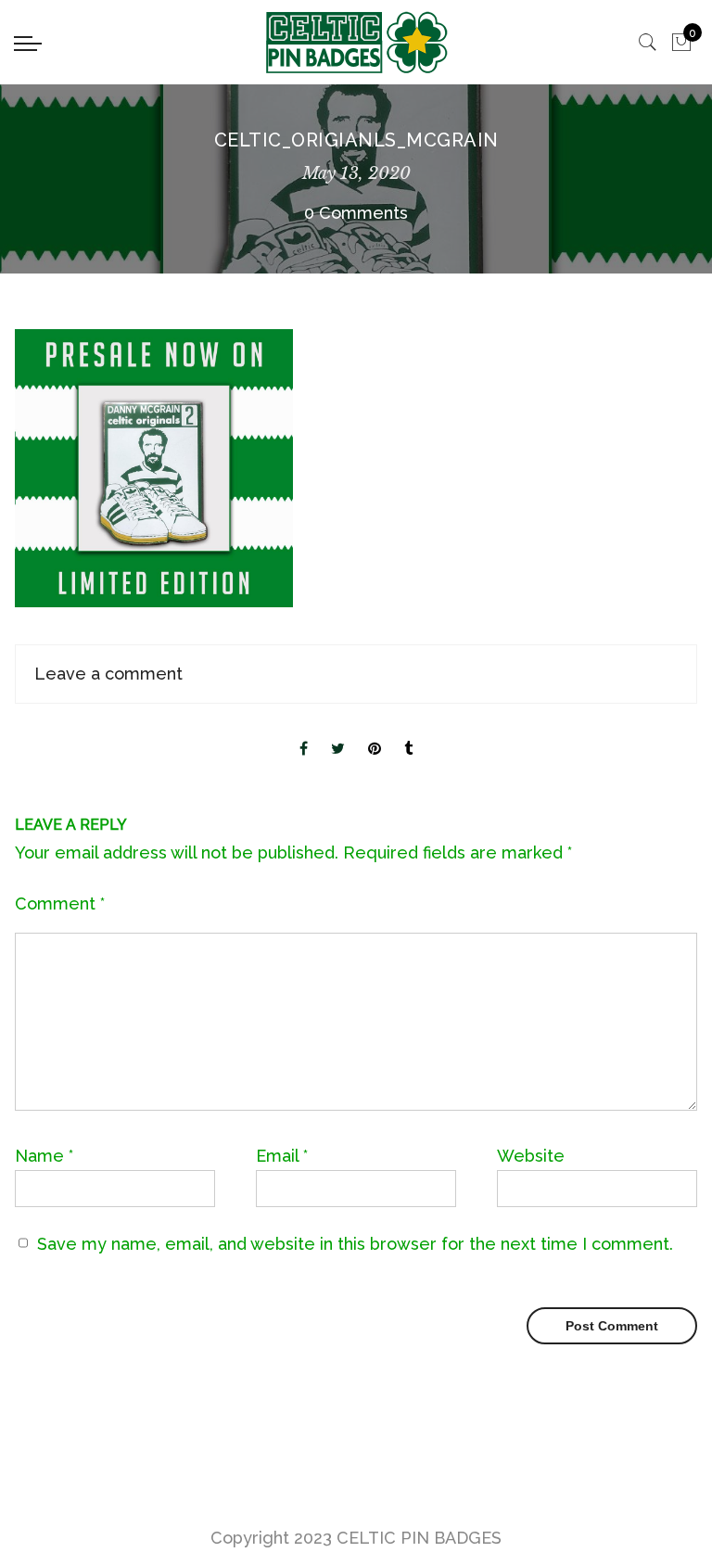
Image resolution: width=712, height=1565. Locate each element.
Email (282, 1155)
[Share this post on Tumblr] (408, 733)
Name (44, 1155)
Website (531, 1155)
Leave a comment (108, 673)
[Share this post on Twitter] (338, 733)
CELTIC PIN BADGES (419, 1537)
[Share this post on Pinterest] (374, 733)
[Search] (648, 42)
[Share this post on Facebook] (303, 733)
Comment (60, 903)
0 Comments (356, 213)
